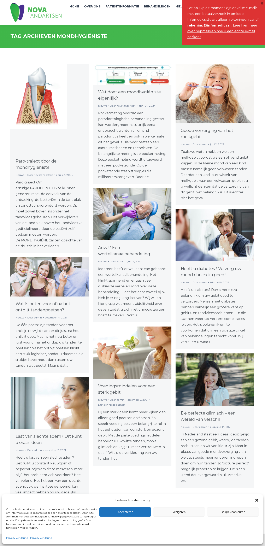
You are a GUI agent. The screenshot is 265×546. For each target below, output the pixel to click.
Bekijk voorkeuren (233, 512)
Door (40, 174)
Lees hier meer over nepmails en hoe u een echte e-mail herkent (222, 31)
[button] (257, 500)
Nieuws (20, 174)
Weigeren (179, 512)
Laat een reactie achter (111, 404)
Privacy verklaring (17, 537)
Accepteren (125, 512)
